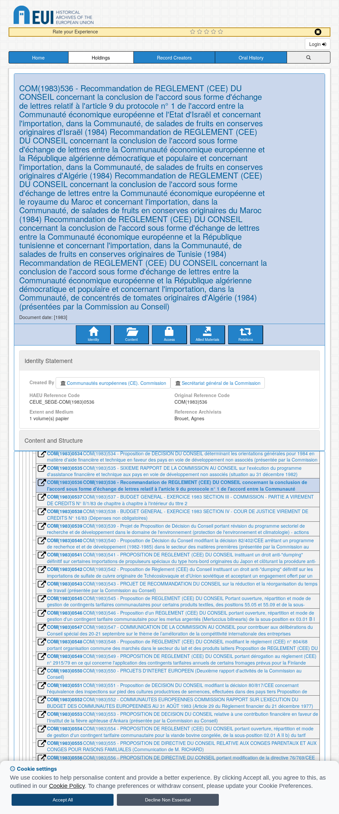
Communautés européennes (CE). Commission (116, 383)
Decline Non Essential (168, 799)
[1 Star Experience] (193, 32)
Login (315, 44)
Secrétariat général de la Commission (221, 383)
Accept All (63, 799)
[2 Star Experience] (200, 32)
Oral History (251, 57)
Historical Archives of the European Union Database (72, 16)
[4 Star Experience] (214, 32)
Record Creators (174, 57)
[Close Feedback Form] (318, 32)
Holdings (101, 57)
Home (38, 57)
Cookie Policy (67, 786)
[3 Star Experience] (207, 32)
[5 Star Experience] (221, 32)
